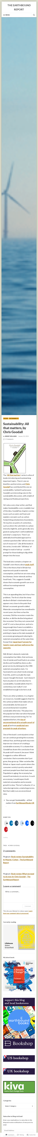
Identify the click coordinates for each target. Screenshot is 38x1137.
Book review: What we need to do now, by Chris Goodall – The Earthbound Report (18, 877)
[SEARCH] (33, 15)
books (6, 418)
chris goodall (14, 845)
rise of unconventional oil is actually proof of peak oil (18, 722)
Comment (28, 906)
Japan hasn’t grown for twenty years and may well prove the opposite (18, 645)
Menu (7, 15)
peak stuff (29, 564)
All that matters (13, 475)
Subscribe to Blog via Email (12, 1116)
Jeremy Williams (11, 436)
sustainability (13, 418)
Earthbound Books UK (25, 803)
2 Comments (9, 439)
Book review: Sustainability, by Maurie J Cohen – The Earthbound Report (18, 860)
